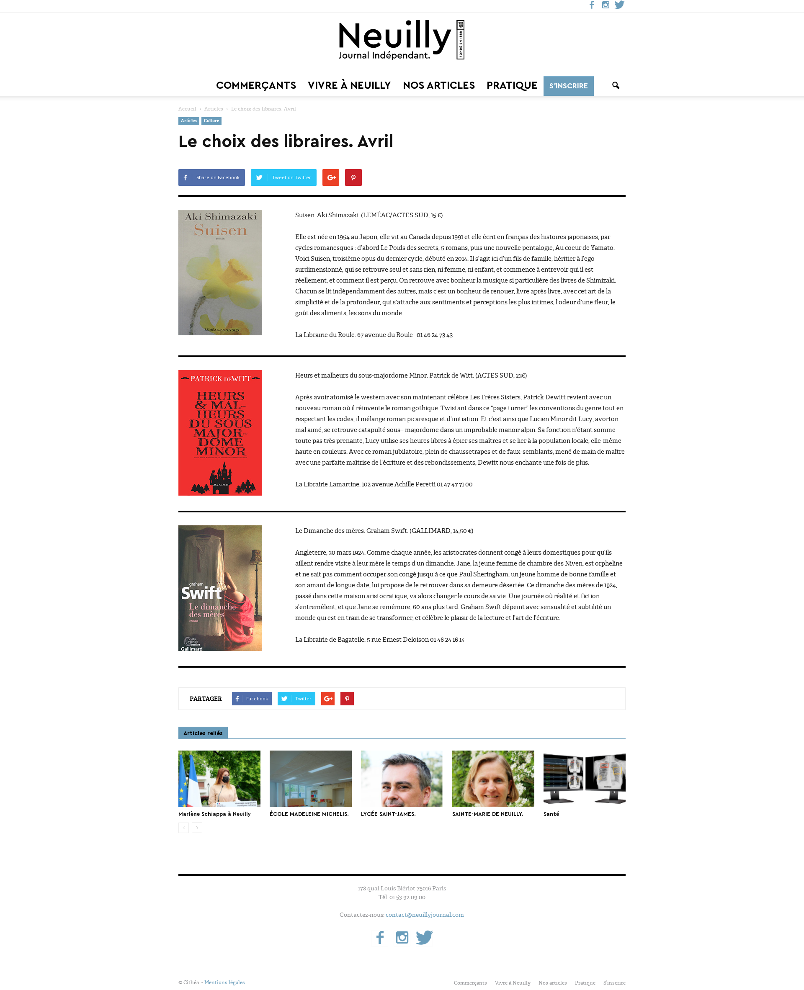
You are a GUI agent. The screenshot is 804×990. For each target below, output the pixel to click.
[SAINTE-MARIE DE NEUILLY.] (493, 779)
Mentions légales (224, 982)
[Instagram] (605, 6)
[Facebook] (591, 6)
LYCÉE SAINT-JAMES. (388, 814)
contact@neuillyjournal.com (425, 914)
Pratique (512, 85)
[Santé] (585, 779)
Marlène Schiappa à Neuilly (214, 814)
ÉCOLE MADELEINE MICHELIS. (309, 814)
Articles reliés (203, 733)
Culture (211, 121)
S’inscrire (568, 86)
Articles (189, 121)
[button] (616, 86)
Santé (551, 814)
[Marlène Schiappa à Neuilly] (219, 779)
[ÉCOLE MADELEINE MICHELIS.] (311, 779)
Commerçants (256, 85)
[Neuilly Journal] (402, 40)
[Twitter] (619, 6)
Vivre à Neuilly (349, 85)
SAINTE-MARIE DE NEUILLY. (487, 814)
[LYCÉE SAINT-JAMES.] (402, 779)
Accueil (187, 108)
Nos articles (439, 85)
